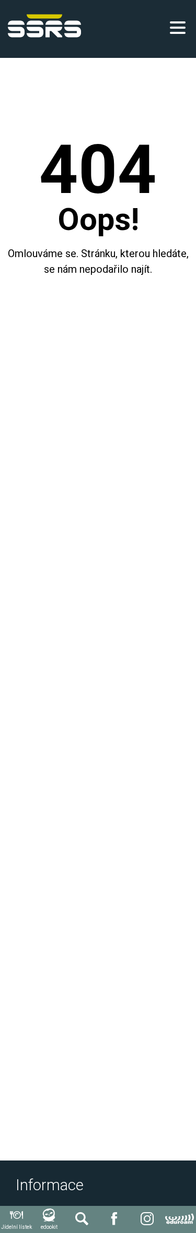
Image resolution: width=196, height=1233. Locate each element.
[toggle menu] (178, 28)
